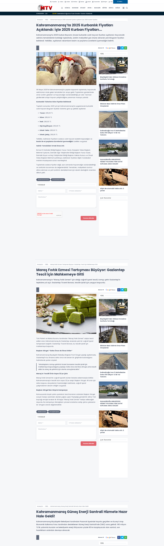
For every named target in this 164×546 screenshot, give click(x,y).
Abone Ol (101, 48)
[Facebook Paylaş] (118, 48)
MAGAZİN (97, 8)
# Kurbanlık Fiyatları (57, 179)
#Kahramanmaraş (43, 179)
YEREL (46, 20)
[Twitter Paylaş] (122, 48)
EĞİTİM (104, 8)
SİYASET (83, 8)
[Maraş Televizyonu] (44, 8)
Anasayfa (40, 20)
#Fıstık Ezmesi (42, 411)
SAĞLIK (117, 8)
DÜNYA (111, 8)
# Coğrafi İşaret (54, 411)
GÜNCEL (67, 8)
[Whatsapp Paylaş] (125, 48)
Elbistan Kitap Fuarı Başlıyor (71, 13)
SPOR (89, 8)
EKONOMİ (75, 8)
